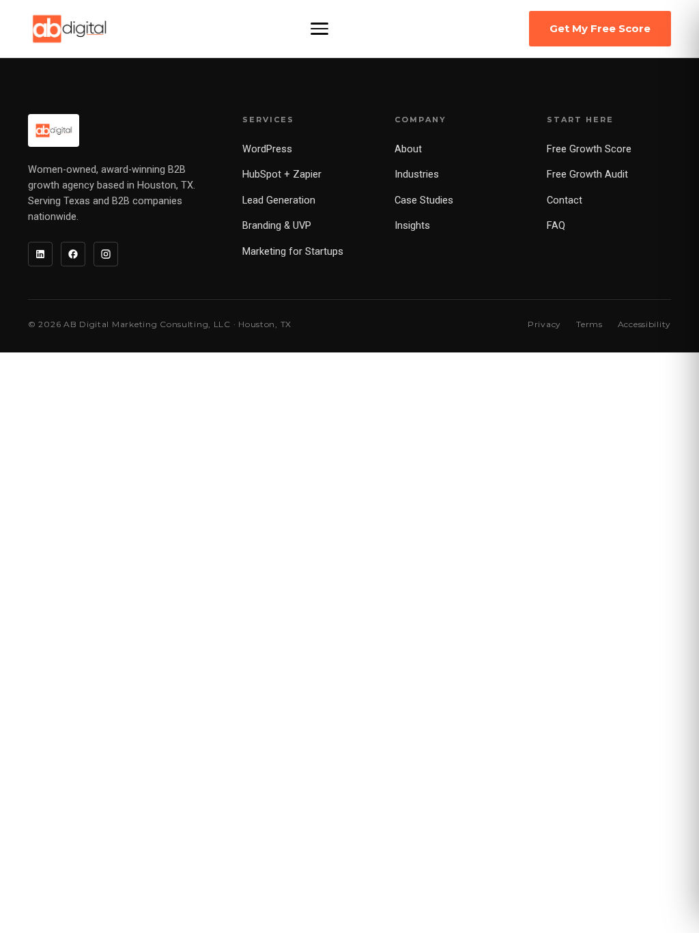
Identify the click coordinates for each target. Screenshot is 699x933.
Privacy (544, 324)
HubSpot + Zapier (282, 174)
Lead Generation (278, 200)
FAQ (556, 226)
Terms (589, 324)
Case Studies (424, 200)
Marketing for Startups (292, 251)
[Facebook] (73, 254)
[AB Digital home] (69, 28)
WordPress (267, 149)
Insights (412, 226)
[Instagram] (106, 254)
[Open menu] (319, 28)
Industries (417, 174)
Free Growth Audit (587, 174)
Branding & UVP (276, 226)
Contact (564, 200)
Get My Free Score (600, 28)
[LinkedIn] (40, 254)
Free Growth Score (589, 149)
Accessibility (644, 324)
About (408, 149)
